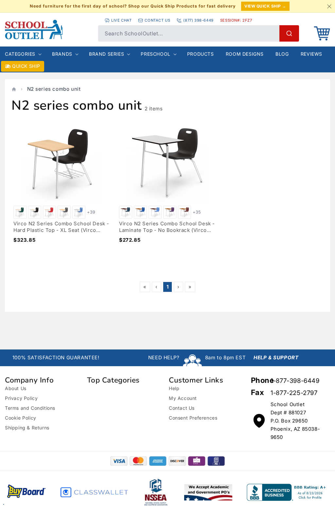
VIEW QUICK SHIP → (265, 6)
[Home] (13, 89)
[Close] (329, 6)
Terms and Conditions (30, 408)
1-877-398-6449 (295, 381)
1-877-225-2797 (294, 393)
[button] (322, 33)
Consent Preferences (193, 418)
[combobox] (198, 33)
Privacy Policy (21, 398)
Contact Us (182, 408)
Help (174, 388)
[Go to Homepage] (48, 29)
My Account (183, 398)
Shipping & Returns (27, 427)
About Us (15, 388)
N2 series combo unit (54, 89)
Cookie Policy (20, 418)
